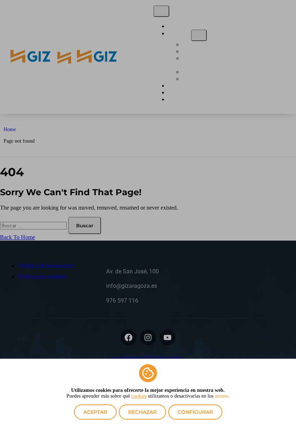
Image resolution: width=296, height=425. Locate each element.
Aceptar (95, 412)
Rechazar (142, 412)
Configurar (195, 412)
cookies (139, 396)
